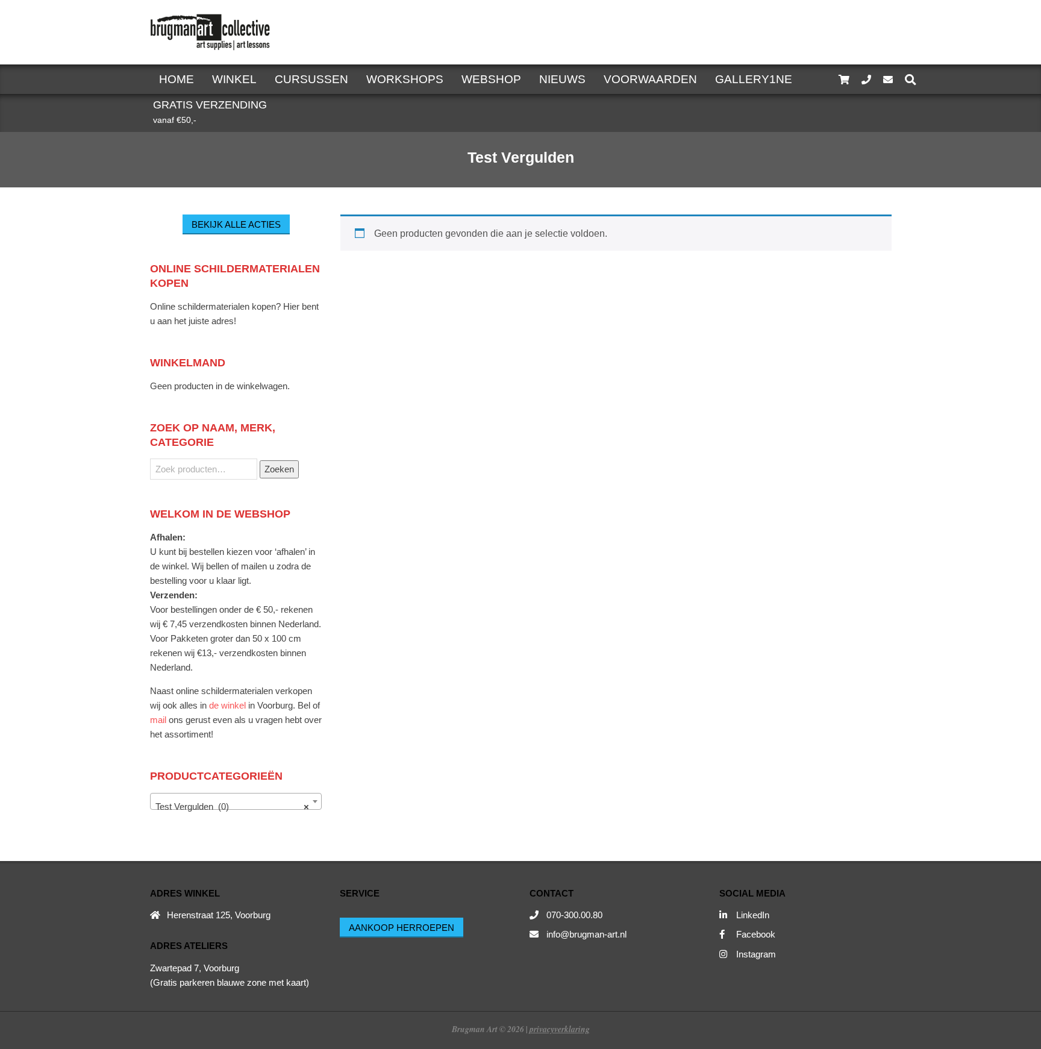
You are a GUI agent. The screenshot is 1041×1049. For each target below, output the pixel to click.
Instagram (756, 954)
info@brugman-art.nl (586, 934)
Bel (304, 705)
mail (158, 720)
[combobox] (236, 801)
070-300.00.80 (574, 915)
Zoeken (279, 469)
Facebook (755, 934)
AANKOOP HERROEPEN (401, 927)
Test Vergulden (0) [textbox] (232, 806)
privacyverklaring (560, 1029)
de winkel (227, 705)
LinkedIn (752, 915)
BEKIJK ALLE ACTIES (236, 224)
